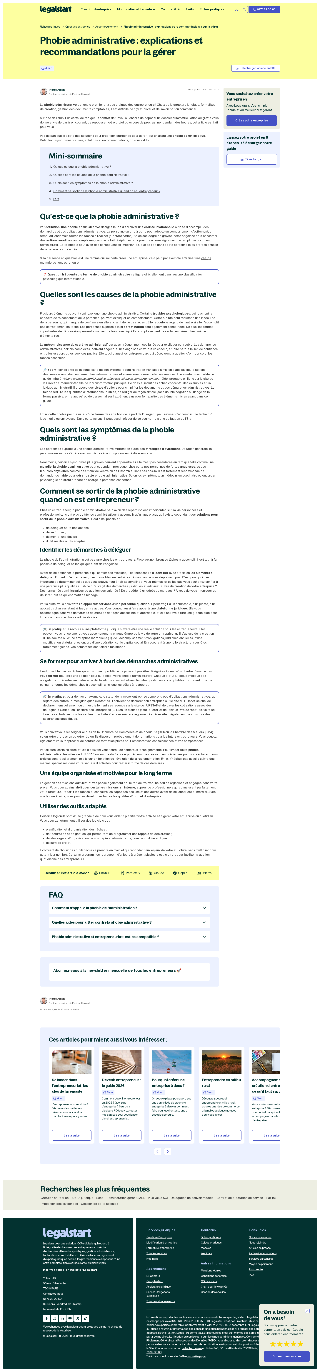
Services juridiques (160, 1230)
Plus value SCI (158, 1198)
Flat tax (271, 1198)
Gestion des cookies (213, 1292)
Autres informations (216, 1263)
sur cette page (196, 1356)
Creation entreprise (55, 1198)
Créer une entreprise (77, 26)
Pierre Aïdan (57, 89)
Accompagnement (106, 26)
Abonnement (156, 1269)
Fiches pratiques (50, 26)
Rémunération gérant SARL (125, 1198)
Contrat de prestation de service (239, 1198)
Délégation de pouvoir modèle (192, 1198)
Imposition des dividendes (59, 1204)
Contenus (208, 1230)
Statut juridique (82, 1198)
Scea (100, 1198)
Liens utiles (257, 1230)
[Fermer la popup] (307, 1311)
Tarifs (190, 9)
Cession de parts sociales (99, 1204)
